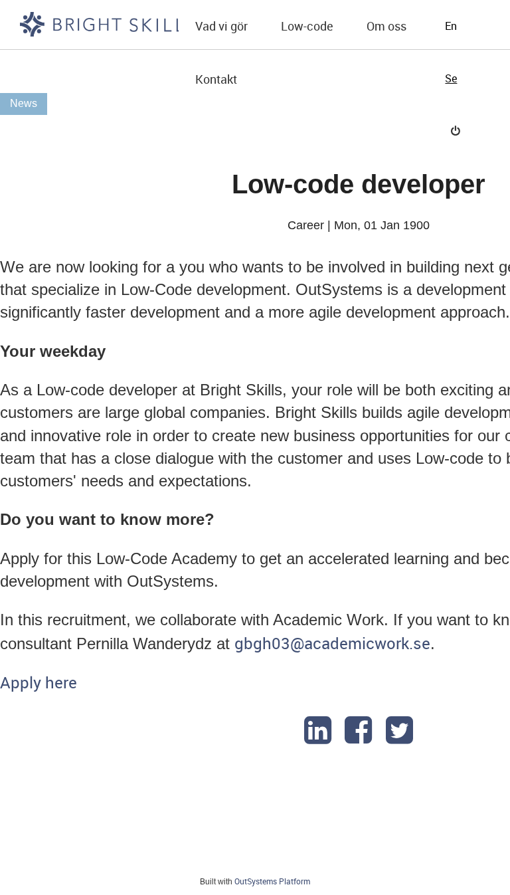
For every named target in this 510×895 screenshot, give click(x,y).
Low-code (307, 26)
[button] (221, 26)
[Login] (456, 131)
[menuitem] (221, 26)
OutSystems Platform (272, 881)
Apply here (38, 682)
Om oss (386, 26)
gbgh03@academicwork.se (332, 643)
